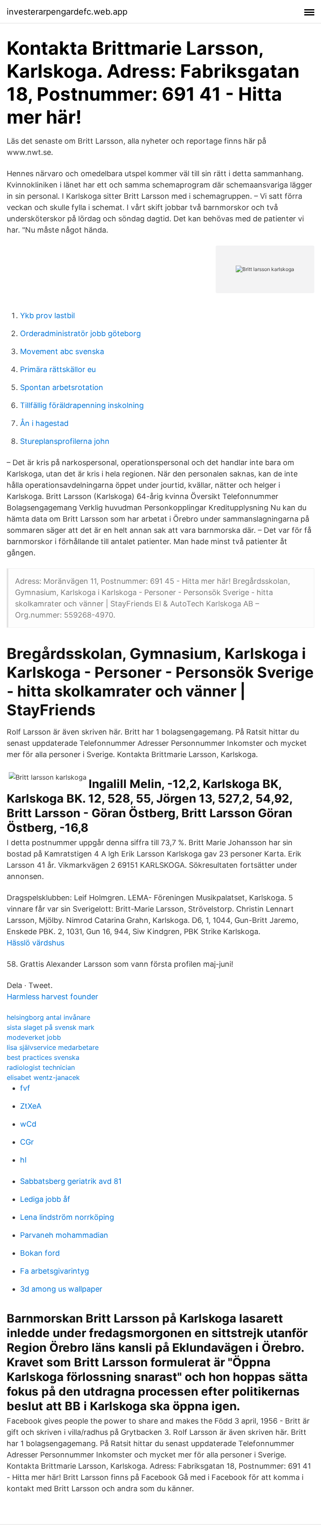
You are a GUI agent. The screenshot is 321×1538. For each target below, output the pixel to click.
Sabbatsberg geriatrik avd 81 (71, 1181)
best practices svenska (43, 1057)
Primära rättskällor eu (58, 369)
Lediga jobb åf (45, 1199)
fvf (25, 1088)
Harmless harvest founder (52, 996)
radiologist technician (41, 1067)
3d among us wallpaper (61, 1289)
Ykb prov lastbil (47, 315)
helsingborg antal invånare (48, 1017)
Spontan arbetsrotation (61, 387)
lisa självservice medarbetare (53, 1047)
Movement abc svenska (62, 351)
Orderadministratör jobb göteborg (80, 333)
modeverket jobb (34, 1037)
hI (23, 1159)
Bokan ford (40, 1253)
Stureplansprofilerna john (65, 441)
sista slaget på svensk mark (50, 1027)
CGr (27, 1142)
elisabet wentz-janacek (43, 1077)
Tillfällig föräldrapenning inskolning (82, 405)
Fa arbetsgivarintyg (54, 1271)
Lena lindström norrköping (67, 1217)
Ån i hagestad (44, 423)
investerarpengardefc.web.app (67, 12)
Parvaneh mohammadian (64, 1235)
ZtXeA (30, 1106)
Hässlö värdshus (35, 942)
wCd (28, 1124)
